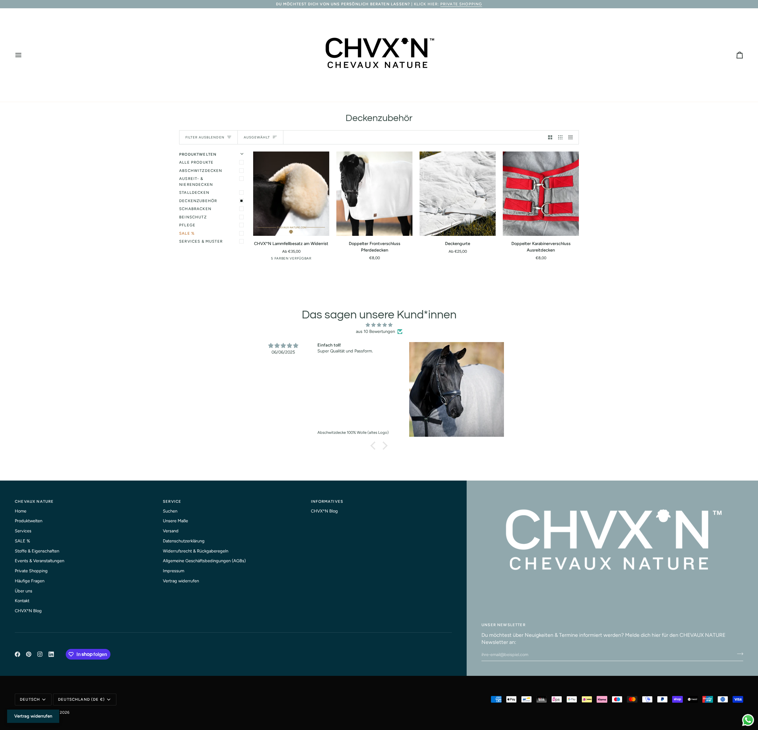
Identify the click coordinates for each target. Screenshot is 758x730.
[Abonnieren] (738, 654)
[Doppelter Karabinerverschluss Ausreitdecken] (541, 194)
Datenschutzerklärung (184, 541)
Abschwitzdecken (200, 170)
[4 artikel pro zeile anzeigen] (572, 137)
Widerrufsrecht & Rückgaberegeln (195, 551)
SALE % (187, 233)
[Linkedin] (51, 654)
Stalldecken (194, 192)
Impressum (173, 570)
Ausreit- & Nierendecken (196, 181)
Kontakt (22, 600)
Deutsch (30, 699)
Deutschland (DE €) (81, 699)
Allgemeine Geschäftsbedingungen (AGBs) (204, 560)
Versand (171, 531)
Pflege (187, 225)
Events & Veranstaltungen (39, 560)
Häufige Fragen (29, 581)
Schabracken (195, 209)
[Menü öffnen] (24, 55)
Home (20, 511)
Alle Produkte (196, 162)
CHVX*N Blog (28, 610)
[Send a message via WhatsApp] (748, 720)
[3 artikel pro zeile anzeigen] (560, 137)
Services (23, 531)
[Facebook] (17, 654)
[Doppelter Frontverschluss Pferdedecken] (374, 194)
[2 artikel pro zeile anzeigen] (550, 137)
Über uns (23, 591)
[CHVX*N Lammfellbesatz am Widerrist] (291, 194)
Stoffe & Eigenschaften (37, 551)
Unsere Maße (175, 520)
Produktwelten (28, 520)
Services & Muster (201, 241)
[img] (379, 325)
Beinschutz (193, 217)
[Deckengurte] (458, 194)
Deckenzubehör (198, 201)
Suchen (170, 511)
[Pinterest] (28, 654)
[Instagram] (40, 654)
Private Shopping (461, 4)
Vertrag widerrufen (181, 581)
